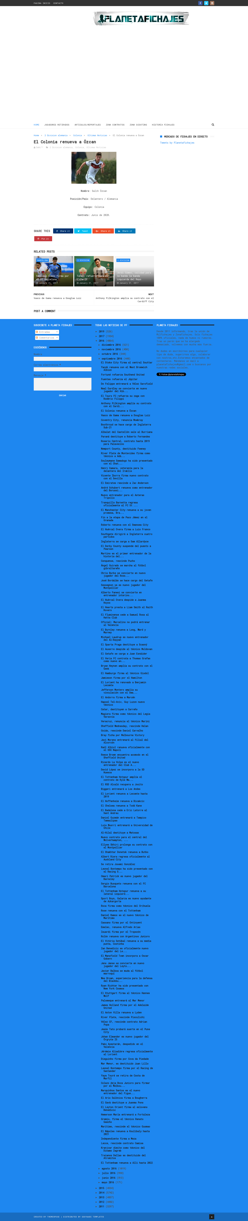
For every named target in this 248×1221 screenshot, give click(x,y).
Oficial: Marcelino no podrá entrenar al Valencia (125, 623)
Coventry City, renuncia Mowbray (122, 420)
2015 (102, 1188)
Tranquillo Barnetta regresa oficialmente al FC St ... (119, 504)
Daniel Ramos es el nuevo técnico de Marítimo (124, 916)
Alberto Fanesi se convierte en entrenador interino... (121, 594)
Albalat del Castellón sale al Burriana (126, 432)
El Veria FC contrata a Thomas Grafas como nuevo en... (125, 660)
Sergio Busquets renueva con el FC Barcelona (123, 885)
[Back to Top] (211, 1216)
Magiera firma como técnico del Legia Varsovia (125, 715)
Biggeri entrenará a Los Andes (120, 788)
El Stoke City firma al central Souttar (127, 362)
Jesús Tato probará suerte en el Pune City (125, 1031)
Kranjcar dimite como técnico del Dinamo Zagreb (123, 1149)
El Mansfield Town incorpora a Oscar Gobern (125, 957)
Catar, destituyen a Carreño (119, 709)
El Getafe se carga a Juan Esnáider (124, 653)
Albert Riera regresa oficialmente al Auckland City (125, 858)
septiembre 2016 (112, 358)
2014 (102, 1192)
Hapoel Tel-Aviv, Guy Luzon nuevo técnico (123, 703)
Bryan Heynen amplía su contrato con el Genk (127, 667)
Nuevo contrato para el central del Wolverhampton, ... (124, 839)
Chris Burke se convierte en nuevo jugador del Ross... (123, 574)
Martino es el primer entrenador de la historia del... (126, 555)
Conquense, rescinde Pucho (118, 560)
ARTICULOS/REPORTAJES (88, 124)
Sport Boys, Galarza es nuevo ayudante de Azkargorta (126, 900)
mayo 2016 (108, 1182)
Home (36, 124)
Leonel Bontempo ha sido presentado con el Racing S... (127, 870)
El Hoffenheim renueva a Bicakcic (122, 801)
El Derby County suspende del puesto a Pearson (126, 547)
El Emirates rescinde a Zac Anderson (124, 482)
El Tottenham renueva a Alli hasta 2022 (127, 1162)
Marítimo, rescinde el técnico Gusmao (125, 1126)
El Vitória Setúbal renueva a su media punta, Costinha (126, 942)
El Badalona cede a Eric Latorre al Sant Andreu (124, 812)
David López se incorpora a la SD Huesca (122, 771)
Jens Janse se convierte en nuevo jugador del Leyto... (122, 965)
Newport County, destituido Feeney (123, 448)
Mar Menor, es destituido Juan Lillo (124, 1063)
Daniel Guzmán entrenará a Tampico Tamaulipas (123, 819)
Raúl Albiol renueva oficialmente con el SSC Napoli (125, 749)
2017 (102, 336)
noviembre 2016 (112, 349)
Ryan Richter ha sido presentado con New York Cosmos (124, 987)
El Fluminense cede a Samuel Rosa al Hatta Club (125, 616)
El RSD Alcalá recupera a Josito (122, 784)
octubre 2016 (110, 353)
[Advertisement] (58, 64)
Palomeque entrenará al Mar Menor (123, 1000)
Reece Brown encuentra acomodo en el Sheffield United (124, 756)
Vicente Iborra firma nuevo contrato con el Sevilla (124, 477)
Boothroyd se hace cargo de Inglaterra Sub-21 (126, 426)
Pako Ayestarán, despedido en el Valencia (122, 1045)
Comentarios (46, 337)
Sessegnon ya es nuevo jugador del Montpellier (123, 586)
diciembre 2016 (112, 344)
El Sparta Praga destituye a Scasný (124, 644)
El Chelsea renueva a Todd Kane (121, 805)
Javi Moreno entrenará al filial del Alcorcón (124, 741)
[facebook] (200, 3)
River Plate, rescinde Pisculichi (123, 1017)
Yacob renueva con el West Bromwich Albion (124, 369)
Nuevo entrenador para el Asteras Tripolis (122, 496)
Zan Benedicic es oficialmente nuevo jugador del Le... (124, 950)
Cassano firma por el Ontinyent (121, 922)
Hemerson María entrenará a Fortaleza (125, 1114)
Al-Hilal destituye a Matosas (120, 832)
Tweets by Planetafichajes (177, 142)
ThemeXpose (53, 1216)
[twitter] (206, 3)
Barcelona (42, 260)
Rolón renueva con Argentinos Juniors (125, 936)
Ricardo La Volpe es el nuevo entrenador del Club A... (120, 763)
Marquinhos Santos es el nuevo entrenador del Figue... (120, 1092)
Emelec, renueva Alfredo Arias (120, 927)
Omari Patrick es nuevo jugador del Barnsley (124, 878)
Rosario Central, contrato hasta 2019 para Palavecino (125, 442)
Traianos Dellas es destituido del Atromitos (123, 1157)
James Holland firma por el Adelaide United (125, 1006)
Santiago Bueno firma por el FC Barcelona (52, 277)
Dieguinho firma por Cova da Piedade (125, 1058)
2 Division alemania (56, 135)
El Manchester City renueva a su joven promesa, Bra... (126, 511)
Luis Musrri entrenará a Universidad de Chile (127, 827)
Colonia (77, 135)
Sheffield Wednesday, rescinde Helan (124, 726)
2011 (102, 1206)
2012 (102, 1201)
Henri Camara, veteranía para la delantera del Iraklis (122, 469)
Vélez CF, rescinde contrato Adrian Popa (124, 1023)
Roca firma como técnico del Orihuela (125, 905)
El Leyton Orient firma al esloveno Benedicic (124, 1108)
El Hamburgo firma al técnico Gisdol (125, 673)
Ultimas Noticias (97, 135)
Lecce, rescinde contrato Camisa (122, 1143)
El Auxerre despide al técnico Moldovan (126, 649)
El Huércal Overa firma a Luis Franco (125, 529)
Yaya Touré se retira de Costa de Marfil (123, 1077)
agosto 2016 (110, 1168)
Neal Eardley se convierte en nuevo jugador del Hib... (124, 390)
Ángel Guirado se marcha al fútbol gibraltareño (123, 567)
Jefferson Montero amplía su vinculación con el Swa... (119, 691)
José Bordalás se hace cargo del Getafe (127, 580)
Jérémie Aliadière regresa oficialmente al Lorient (127, 1053)
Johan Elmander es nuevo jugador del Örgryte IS (125, 1038)
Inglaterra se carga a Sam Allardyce (124, 541)
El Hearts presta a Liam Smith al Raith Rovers (127, 609)
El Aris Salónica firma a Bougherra (124, 1097)
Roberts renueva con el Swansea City (124, 524)
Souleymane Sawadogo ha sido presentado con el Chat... (127, 462)
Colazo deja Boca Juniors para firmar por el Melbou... (125, 1084)
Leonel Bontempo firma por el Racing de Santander (127, 1069)
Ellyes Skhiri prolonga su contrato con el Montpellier (126, 846)
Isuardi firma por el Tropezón (121, 931)
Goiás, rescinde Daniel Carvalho (122, 730)
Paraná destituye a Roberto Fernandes (125, 436)
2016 (102, 340)
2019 (102, 331)
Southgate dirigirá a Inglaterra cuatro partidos (126, 535)
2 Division (83, 260)
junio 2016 (109, 1177)
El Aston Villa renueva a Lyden (121, 1012)
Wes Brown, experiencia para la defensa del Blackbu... (126, 980)
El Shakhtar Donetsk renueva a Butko (124, 852)
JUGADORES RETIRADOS (57, 124)
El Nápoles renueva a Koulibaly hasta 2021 (125, 1133)
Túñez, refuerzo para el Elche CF (92, 277)
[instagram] (212, 3)
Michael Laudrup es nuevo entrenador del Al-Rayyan (124, 638)
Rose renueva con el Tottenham (121, 910)
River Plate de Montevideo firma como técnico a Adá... (125, 455)
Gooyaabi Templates (93, 1216)
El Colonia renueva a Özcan (118, 410)
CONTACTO (58, 3)
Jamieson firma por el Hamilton (121, 677)
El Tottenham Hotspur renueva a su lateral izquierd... (123, 892)
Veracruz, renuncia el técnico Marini (125, 721)
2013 (102, 1197)
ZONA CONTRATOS (115, 124)
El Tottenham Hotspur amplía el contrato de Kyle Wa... (121, 778)
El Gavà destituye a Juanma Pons (122, 1102)
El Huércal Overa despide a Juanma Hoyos (123, 601)
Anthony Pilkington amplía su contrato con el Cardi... (126, 405)
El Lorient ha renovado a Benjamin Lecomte (123, 684)
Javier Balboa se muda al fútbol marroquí (122, 972)
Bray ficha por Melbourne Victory (122, 735)
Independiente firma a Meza (118, 1138)
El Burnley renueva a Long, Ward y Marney (123, 631)
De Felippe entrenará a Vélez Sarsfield (127, 383)
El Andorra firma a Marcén (118, 697)
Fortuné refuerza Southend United (122, 374)
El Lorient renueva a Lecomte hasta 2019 (124, 795)
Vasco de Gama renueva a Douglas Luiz (125, 415)
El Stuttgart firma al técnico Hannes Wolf (125, 994)
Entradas (44, 332)
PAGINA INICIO (42, 3)
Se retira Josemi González (118, 864)
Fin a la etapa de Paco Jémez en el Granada (124, 519)
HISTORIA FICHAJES (163, 124)
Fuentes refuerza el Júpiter (119, 379)
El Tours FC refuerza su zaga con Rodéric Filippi (123, 397)
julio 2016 (109, 1173)
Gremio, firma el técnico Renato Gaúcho (122, 1120)
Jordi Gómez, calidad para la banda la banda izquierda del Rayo (134, 276)
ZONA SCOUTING (138, 124)
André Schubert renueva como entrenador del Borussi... (127, 489)
